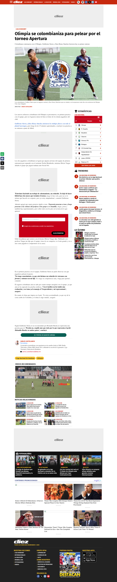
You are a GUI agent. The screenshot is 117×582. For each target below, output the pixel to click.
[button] (2, 154)
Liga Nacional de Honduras (26, 358)
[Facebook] (38, 576)
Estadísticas (85, 111)
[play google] (92, 554)
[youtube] (48, 576)
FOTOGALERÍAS (25, 454)
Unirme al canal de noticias (45, 335)
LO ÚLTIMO (79, 230)
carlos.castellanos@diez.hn (31, 352)
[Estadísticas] (82, 2)
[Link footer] (21, 542)
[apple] (92, 559)
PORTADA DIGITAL (66, 550)
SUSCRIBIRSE (58, 233)
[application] (43, 382)
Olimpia (40, 358)
